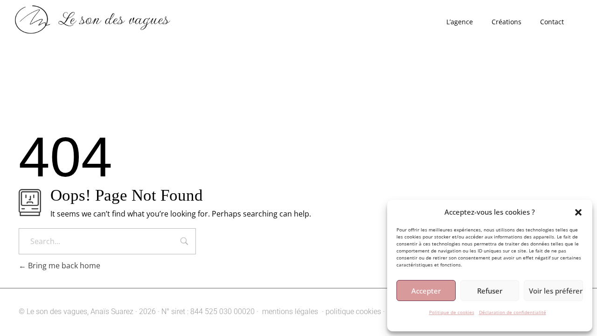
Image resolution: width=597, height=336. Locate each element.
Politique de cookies (451, 312)
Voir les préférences (556, 290)
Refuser (489, 290)
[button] (578, 212)
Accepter (426, 290)
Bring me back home (63, 265)
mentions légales (289, 311)
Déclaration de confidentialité (512, 312)
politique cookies (353, 311)
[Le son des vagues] (109, 21)
